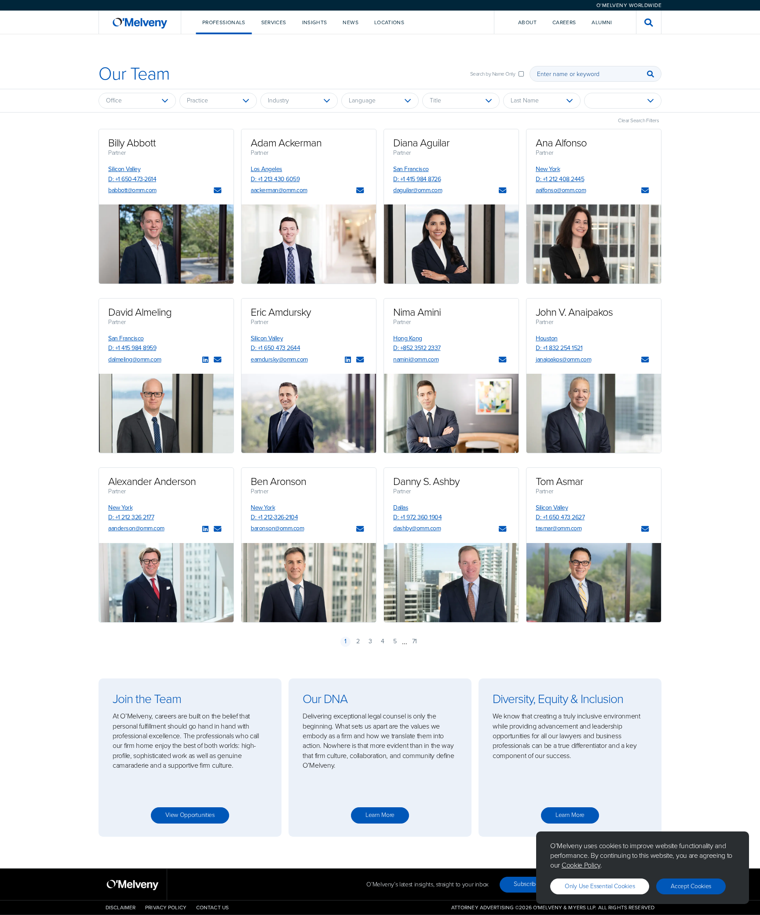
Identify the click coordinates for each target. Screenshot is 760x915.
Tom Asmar (559, 481)
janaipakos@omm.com (563, 359)
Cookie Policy (581, 865)
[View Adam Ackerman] (308, 244)
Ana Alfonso (561, 143)
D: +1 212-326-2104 (274, 517)
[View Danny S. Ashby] (451, 582)
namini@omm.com (415, 359)
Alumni (602, 22)
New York (548, 169)
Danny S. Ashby (426, 481)
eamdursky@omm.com (279, 359)
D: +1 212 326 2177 (131, 517)
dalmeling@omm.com (134, 359)
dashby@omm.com (417, 528)
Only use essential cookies (600, 886)
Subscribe (526, 884)
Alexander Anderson (152, 481)
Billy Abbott (132, 143)
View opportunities (190, 815)
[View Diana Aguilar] (451, 244)
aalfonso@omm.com (561, 190)
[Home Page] (140, 22)
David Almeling (140, 312)
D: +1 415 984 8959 (132, 348)
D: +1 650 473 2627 (560, 517)
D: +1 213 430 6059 (275, 179)
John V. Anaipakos (574, 312)
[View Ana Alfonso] (593, 244)
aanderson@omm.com (136, 528)
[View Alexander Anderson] (166, 582)
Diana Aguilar (421, 143)
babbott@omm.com (132, 190)
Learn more (380, 815)
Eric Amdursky (281, 312)
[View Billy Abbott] (166, 244)
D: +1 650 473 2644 (275, 348)
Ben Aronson (278, 481)
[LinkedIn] (205, 360)
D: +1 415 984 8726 (417, 179)
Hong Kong (407, 338)
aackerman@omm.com (279, 190)
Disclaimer (120, 907)
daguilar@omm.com (417, 190)
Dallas (400, 507)
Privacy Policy (165, 907)
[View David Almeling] (166, 413)
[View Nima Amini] (451, 413)
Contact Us (212, 907)
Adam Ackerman (286, 143)
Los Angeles (266, 169)
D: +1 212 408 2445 (560, 179)
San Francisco (411, 169)
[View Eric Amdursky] (308, 413)
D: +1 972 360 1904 (417, 517)
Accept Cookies (691, 886)
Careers (564, 22)
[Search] (650, 74)
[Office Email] (217, 191)
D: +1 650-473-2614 (132, 179)
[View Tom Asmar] (593, 582)
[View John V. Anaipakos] (593, 413)
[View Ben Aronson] (308, 582)
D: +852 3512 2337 (417, 348)
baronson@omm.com (277, 528)
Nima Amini (417, 312)
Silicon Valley (124, 169)
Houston (547, 338)
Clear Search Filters (638, 120)
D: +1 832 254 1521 (559, 348)
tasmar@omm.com (558, 528)
